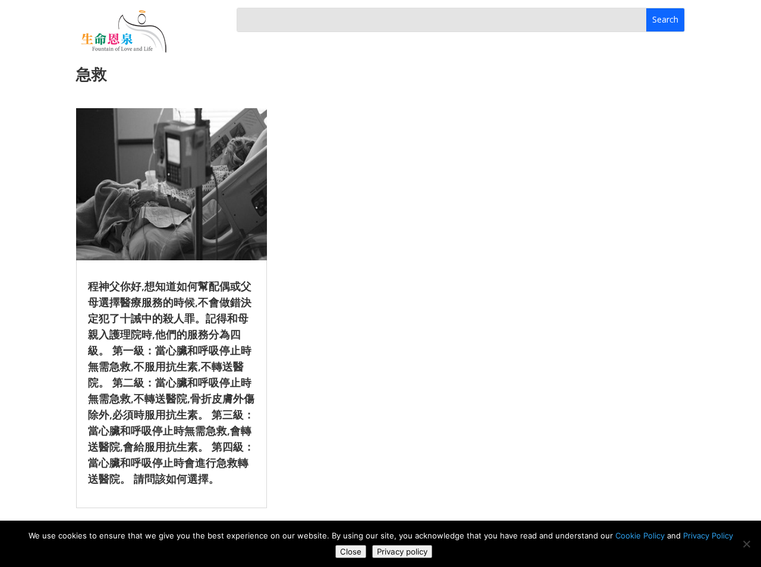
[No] (746, 544)
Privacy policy (402, 551)
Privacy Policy (708, 535)
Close (350, 551)
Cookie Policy (640, 535)
